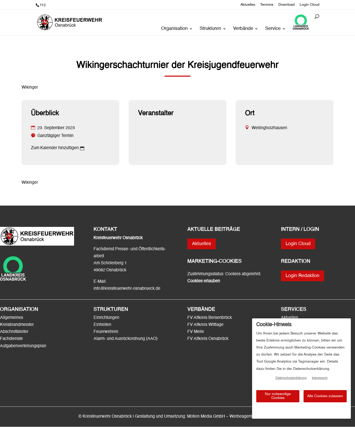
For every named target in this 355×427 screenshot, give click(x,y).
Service (273, 29)
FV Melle (195, 332)
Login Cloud (309, 4)
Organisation (174, 29)
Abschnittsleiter (14, 332)
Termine (266, 4)
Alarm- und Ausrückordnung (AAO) (125, 339)
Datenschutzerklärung (291, 378)
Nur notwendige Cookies (278, 396)
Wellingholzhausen (269, 128)
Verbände (243, 29)
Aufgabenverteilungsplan (23, 346)
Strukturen (210, 29)
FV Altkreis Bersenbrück (209, 318)
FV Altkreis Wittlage (205, 325)
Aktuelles (247, 4)
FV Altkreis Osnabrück (207, 339)
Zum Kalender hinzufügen (55, 148)
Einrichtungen (106, 318)
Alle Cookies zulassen (325, 396)
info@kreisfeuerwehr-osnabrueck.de (127, 289)
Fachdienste (11, 339)
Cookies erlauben (203, 281)
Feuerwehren (106, 332)
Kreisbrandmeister (17, 325)
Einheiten (102, 325)
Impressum (319, 378)
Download (286, 4)
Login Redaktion (302, 275)
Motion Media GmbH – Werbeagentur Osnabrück (232, 417)
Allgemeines (11, 318)
